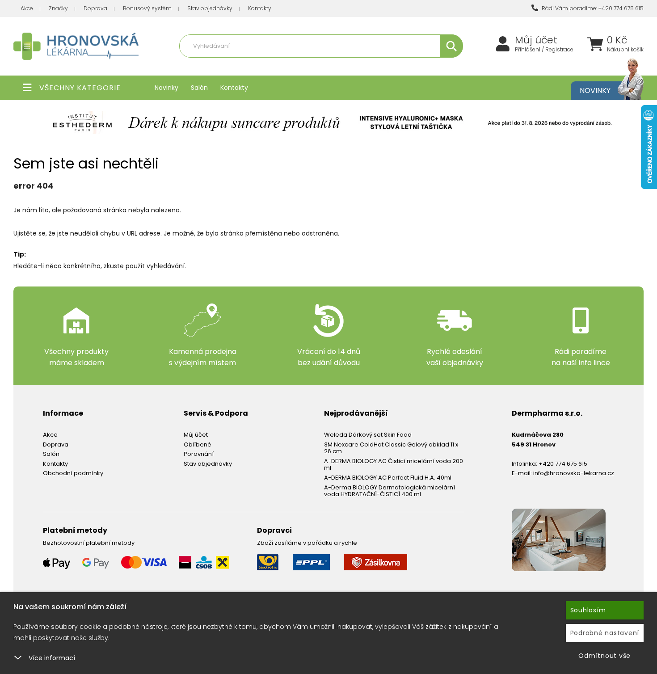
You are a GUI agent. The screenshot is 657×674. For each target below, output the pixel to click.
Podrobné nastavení (605, 632)
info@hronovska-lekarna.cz (573, 473)
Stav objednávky (209, 8)
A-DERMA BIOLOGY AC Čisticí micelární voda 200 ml (393, 464)
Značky (58, 8)
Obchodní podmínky (73, 473)
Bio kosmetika (415, 65)
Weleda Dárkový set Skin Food (368, 434)
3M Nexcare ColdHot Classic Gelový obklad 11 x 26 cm (391, 448)
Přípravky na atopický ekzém (351, 65)
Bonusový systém (147, 8)
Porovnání (199, 454)
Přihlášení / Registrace (544, 49)
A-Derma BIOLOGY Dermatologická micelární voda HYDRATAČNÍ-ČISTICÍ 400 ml (389, 491)
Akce (27, 8)
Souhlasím (588, 610)
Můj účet (536, 40)
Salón (199, 87)
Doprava (95, 8)
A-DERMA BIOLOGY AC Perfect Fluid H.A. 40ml (387, 477)
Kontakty (259, 8)
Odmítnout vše (604, 655)
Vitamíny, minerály (281, 65)
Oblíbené (197, 444)
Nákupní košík (625, 49)
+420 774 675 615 (563, 463)
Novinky (166, 87)
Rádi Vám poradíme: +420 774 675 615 (592, 8)
